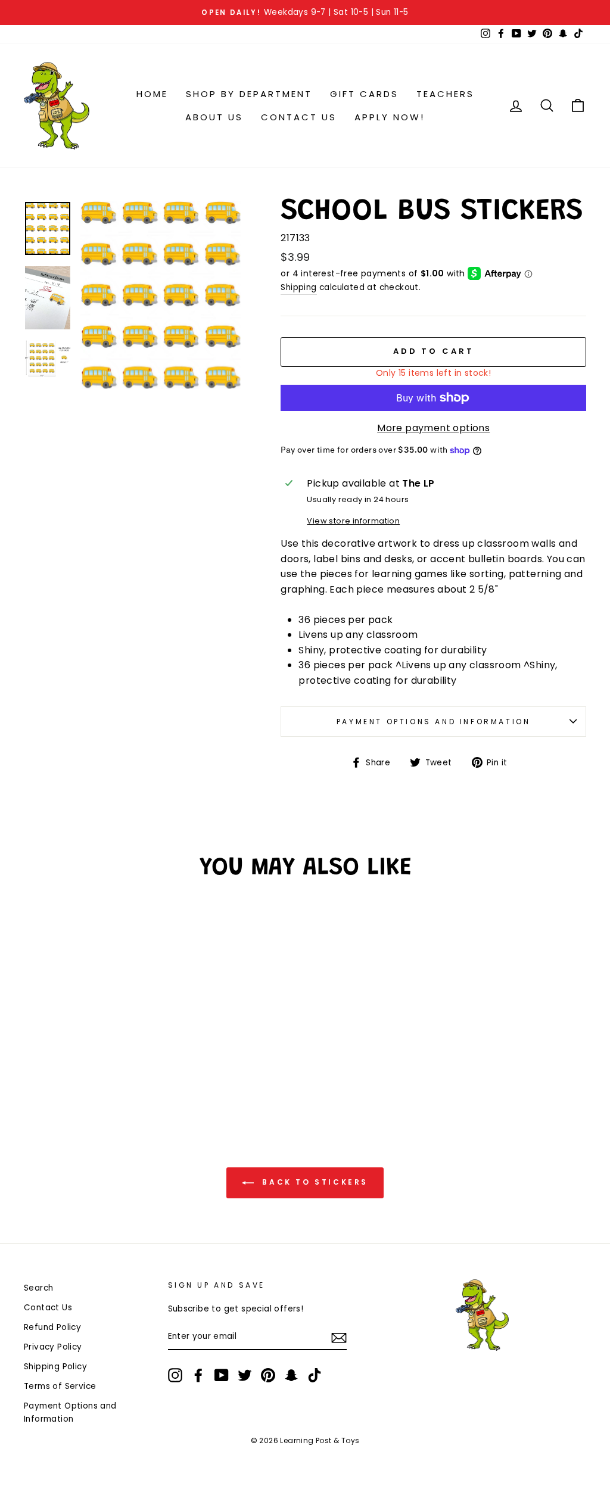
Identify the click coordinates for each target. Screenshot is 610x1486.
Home (152, 94)
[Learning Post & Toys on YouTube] (221, 1375)
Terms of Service (60, 1386)
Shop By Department (249, 94)
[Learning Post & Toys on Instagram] (175, 1375)
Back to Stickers (313, 1182)
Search (38, 1288)
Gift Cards (364, 94)
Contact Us (299, 117)
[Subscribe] (339, 1337)
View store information (353, 521)
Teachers (445, 94)
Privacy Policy (53, 1347)
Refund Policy (52, 1327)
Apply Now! (389, 117)
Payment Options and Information (434, 721)
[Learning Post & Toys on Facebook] (198, 1375)
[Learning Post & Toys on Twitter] (245, 1375)
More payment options (433, 428)
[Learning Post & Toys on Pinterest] (268, 1375)
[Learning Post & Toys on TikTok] (314, 1375)
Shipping (298, 287)
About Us (214, 117)
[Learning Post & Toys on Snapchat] (291, 1375)
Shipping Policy (55, 1366)
